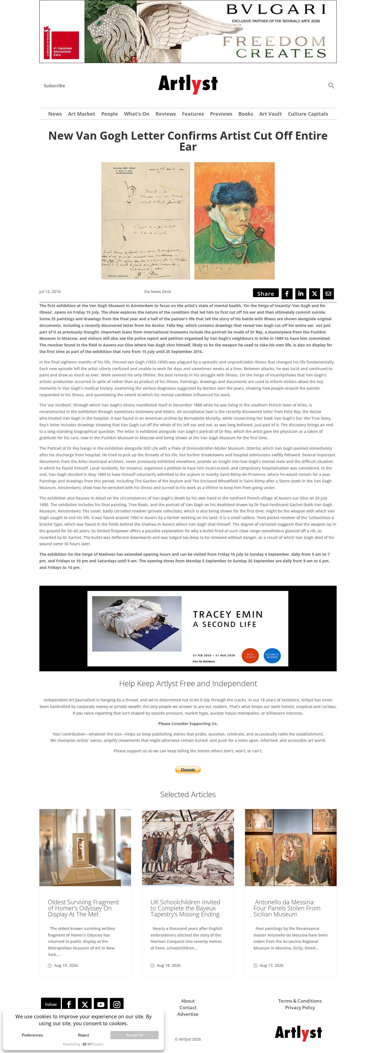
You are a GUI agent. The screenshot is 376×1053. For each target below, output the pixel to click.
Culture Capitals (308, 114)
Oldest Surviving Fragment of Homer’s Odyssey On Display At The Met (83, 908)
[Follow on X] (85, 1005)
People (109, 114)
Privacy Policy (300, 1007)
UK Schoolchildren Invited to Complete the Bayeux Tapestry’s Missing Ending (185, 908)
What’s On (136, 114)
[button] (331, 85)
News (55, 114)
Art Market (81, 114)
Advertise (187, 1014)
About (188, 1001)
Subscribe (54, 86)
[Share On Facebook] (287, 293)
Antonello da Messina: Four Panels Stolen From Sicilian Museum (287, 908)
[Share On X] (314, 293)
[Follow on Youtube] (101, 1005)
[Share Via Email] (328, 293)
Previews (221, 114)
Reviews (166, 114)
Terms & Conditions (300, 1001)
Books (245, 114)
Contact (188, 1007)
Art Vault (270, 114)
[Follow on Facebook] (69, 1005)
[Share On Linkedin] (300, 293)
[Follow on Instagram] (117, 1005)
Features (193, 114)
